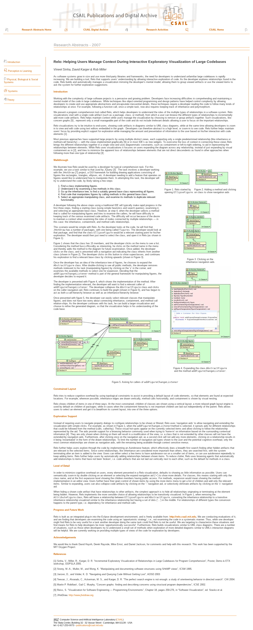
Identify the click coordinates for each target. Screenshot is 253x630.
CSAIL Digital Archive (95, 29)
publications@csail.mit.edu (89, 625)
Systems (13, 91)
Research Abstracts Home (36, 29)
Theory (10, 99)
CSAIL (119, 619)
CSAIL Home (216, 29)
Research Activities (157, 29)
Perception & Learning (19, 71)
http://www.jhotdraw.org (81, 595)
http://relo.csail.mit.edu (182, 516)
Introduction (13, 62)
